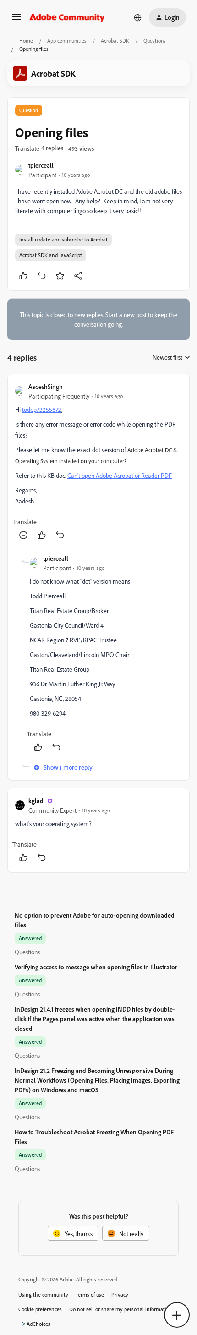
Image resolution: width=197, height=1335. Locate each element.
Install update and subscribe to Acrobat (63, 239)
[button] (16, 20)
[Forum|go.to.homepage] (67, 17)
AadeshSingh (45, 386)
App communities (67, 40)
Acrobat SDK (115, 40)
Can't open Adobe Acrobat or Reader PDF (119, 475)
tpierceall (41, 165)
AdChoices (38, 1323)
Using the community (43, 1294)
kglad (36, 800)
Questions (154, 40)
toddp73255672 (41, 409)
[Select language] (138, 17)
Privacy (119, 1294)
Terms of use (90, 1294)
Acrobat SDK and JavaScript (50, 255)
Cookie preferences (40, 1309)
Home (26, 40)
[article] (98, 462)
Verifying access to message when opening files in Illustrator (96, 967)
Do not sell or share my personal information (120, 1309)
